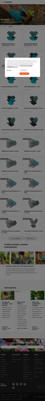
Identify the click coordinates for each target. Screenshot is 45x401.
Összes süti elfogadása (24, 73)
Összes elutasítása (23, 70)
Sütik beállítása (9, 70)
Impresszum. (16, 67)
